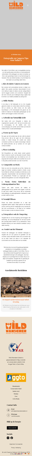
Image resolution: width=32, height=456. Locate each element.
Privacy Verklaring (16, 447)
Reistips (16, 394)
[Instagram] (8, 438)
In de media (16, 399)
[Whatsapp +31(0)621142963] (8, 415)
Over (16, 396)
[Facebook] (12, 438)
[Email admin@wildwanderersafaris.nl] (8, 410)
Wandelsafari (16, 386)
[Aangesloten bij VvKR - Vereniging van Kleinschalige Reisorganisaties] (16, 347)
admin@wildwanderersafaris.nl (19, 411)
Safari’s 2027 (16, 391)
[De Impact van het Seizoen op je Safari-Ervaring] (16, 287)
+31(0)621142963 (15, 416)
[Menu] (27, 5)
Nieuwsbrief (12, 428)
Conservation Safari (16, 388)
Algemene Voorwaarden (16, 444)
